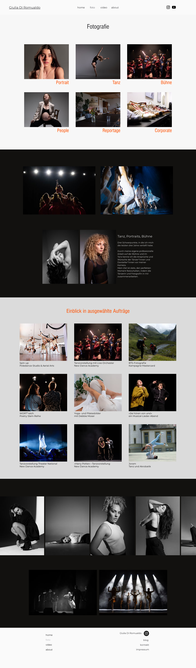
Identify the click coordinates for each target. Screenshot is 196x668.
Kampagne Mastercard (142, 365)
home (49, 635)
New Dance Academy (86, 365)
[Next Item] (192, 526)
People (63, 130)
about (49, 649)
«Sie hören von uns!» (140, 413)
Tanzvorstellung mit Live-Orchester (94, 363)
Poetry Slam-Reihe (30, 416)
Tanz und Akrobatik (140, 466)
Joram (132, 463)
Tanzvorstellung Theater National (38, 463)
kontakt (144, 644)
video (49, 644)
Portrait (62, 82)
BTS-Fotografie (137, 363)
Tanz (116, 82)
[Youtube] (174, 7)
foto (48, 640)
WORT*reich (27, 413)
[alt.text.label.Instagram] (168, 7)
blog (146, 640)
